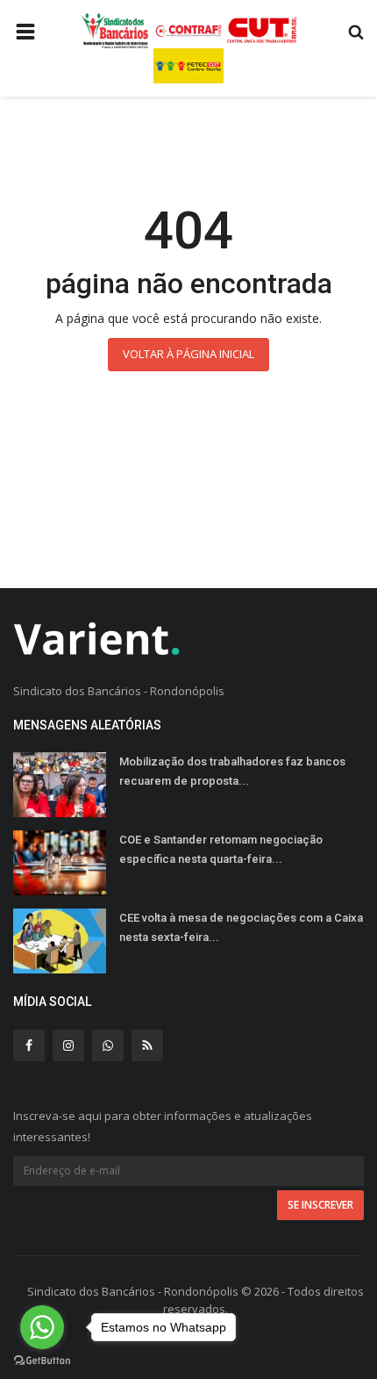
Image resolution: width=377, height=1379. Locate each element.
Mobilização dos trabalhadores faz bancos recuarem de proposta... (232, 771)
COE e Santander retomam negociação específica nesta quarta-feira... (221, 849)
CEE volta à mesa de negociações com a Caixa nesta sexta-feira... (241, 927)
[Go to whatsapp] (42, 1327)
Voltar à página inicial (188, 354)
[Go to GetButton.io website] (42, 1361)
